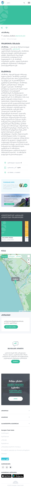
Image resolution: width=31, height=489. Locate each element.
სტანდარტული (4, 256)
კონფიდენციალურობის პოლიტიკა (11, 446)
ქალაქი (3, 39)
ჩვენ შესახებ (5, 436)
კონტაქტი (4, 440)
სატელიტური (18, 256)
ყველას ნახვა (15, 243)
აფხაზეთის (16, 49)
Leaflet (20, 311)
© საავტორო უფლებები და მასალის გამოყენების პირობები (15, 451)
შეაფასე (15, 361)
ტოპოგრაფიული (11, 256)
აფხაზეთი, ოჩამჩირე (14, 35)
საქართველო (5, 433)
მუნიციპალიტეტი (12, 39)
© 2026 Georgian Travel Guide (15, 485)
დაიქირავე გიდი (8, 182)
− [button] (28, 262)
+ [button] (28, 260)
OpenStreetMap (27, 311)
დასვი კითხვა (12, 326)
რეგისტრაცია (5, 443)
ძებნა (15, 398)
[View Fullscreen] (28, 256)
